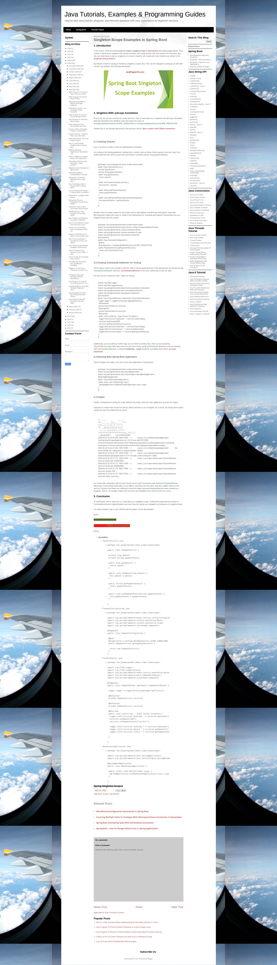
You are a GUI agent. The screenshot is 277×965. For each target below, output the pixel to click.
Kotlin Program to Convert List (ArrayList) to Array (77, 115)
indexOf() (193, 127)
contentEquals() (195, 99)
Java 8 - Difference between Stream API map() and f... (78, 157)
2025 (69, 51)
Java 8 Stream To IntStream (199, 210)
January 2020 (74, 312)
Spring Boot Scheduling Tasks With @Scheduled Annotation (125, 822)
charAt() (193, 76)
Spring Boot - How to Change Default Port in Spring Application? (127, 828)
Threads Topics (97, 30)
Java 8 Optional (195, 309)
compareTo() (194, 89)
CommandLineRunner (130, 271)
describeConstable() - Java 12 (200, 104)
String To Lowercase (197, 213)
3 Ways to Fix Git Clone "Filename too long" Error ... (78, 270)
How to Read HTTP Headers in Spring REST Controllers (79, 191)
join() (192, 137)
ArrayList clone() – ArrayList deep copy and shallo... (78, 135)
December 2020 (75, 66)
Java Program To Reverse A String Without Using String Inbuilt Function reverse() (129, 932)
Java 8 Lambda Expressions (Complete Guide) (199, 284)
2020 (69, 63)
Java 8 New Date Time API (199, 311)
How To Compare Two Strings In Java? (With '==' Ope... (78, 252)
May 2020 (72, 86)
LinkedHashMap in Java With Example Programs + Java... (79, 288)
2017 (69, 322)
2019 (69, 316)
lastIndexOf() (194, 140)
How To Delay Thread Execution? (197, 266)
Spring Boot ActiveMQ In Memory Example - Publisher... (77, 103)
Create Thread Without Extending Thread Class (198, 257)
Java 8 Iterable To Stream (199, 207)
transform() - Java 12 (197, 183)
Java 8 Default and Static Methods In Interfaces (198, 305)
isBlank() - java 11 (196, 132)
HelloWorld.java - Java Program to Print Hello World (77, 213)
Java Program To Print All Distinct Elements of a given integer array (123, 927)
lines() (192, 145)
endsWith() (194, 106)
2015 (69, 325)
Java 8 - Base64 (195, 302)
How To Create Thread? (198, 235)
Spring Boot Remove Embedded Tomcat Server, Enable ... (79, 202)
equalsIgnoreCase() (197, 112)
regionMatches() (195, 153)
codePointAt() (194, 81)
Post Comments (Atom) (114, 913)
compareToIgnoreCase (198, 91)
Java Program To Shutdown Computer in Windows (78, 219)
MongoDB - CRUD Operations (200, 60)
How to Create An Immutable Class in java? (78, 258)
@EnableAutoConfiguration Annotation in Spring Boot (122, 811)
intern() (192, 130)
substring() (193, 175)
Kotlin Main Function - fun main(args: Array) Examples (77, 110)
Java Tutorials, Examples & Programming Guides (134, 14)
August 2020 (73, 77)
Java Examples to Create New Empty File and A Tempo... (77, 294)
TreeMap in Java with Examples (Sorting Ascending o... (76, 276)
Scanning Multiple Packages (199, 66)
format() (193, 114)
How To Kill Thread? (197, 238)
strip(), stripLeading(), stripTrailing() (197, 172)
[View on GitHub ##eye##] (105, 520)
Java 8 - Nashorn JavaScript (199, 314)
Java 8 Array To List (197, 200)
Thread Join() (194, 245)
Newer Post (100, 907)
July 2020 (72, 81)
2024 (69, 54)
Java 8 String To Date (197, 197)
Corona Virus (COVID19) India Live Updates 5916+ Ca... (78, 229)
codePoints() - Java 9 (197, 86)
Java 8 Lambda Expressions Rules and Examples (199, 289)
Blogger (150, 959)
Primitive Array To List (197, 218)
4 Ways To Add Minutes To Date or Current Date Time (79, 235)
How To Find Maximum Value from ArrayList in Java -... (79, 224)
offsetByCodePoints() (197, 150)
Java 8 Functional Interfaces (199, 299)
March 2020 (73, 307)
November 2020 (75, 69)
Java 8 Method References (199, 296)
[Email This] (117, 790)
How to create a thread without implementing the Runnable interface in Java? (127, 922)
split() (192, 168)
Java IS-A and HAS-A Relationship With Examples (116, 941)
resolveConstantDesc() (198, 166)
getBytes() (193, 117)
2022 (69, 57)
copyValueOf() (195, 101)
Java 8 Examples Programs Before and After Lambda (199, 280)
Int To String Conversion (198, 220)
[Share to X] (121, 790)
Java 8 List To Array (197, 202)
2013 (69, 328)
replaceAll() (194, 163)
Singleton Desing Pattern (104, 59)
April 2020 (72, 89)
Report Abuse (194, 46)
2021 (69, 60)
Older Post (177, 907)
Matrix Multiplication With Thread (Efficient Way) (198, 262)
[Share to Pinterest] (125, 790)
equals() (193, 109)
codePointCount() (196, 83)
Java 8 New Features (197, 276)
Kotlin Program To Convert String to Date (78, 98)
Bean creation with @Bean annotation (159, 129)
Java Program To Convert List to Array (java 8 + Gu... (79, 282)
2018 (69, 319)
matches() (193, 148)
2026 (69, 48)
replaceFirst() (194, 158)
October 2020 (74, 72)
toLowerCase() (195, 180)
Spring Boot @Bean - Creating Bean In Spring (78, 173)
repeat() (193, 155)
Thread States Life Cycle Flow (200, 243)
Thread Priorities (195, 240)
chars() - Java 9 (195, 78)
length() (192, 142)
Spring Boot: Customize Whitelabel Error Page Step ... (77, 179)
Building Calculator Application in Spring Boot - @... (78, 152)
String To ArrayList (196, 223)
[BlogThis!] (119, 790)
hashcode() (194, 122)
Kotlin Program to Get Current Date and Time (77, 125)
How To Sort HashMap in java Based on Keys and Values (78, 240)
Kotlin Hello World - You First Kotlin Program (78, 139)
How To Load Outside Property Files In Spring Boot (77, 145)
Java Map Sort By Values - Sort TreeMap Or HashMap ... (78, 263)
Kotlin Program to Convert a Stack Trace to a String (78, 93)
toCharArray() (195, 178)
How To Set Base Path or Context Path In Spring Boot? (77, 186)
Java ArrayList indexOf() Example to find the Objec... (77, 301)
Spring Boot (81, 30)
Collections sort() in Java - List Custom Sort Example (78, 207)
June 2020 (73, 83)
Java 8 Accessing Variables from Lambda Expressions (199, 293)
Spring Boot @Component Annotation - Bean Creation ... (78, 163)
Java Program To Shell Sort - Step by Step (78, 120)
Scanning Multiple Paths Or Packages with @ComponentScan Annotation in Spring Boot (139, 817)
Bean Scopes (103, 794)
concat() (193, 94)
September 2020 (75, 75)
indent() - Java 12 (196, 125)
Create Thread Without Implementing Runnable (198, 253)
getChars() (193, 119)
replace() (193, 161)
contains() (193, 96)
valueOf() (193, 186)
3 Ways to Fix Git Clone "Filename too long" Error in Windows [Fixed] (124, 937)
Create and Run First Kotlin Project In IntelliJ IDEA (78, 130)
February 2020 (74, 310)
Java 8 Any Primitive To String (200, 205)
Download (112, 525)
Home (68, 30)
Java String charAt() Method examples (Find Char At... (78, 246)
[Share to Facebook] (123, 790)
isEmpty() (193, 135)
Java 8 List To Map (196, 195)
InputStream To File (197, 215)
